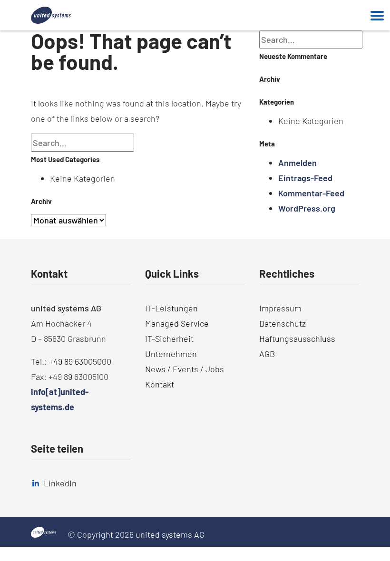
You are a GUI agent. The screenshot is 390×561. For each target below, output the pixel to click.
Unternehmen (171, 353)
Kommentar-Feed (311, 193)
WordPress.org (306, 208)
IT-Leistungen (171, 308)
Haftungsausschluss (297, 338)
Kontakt (159, 384)
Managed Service (177, 323)
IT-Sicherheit (169, 338)
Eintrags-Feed (305, 178)
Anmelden (297, 162)
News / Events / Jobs (184, 369)
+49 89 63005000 (80, 361)
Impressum (280, 308)
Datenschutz (282, 323)
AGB (267, 353)
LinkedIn (60, 483)
